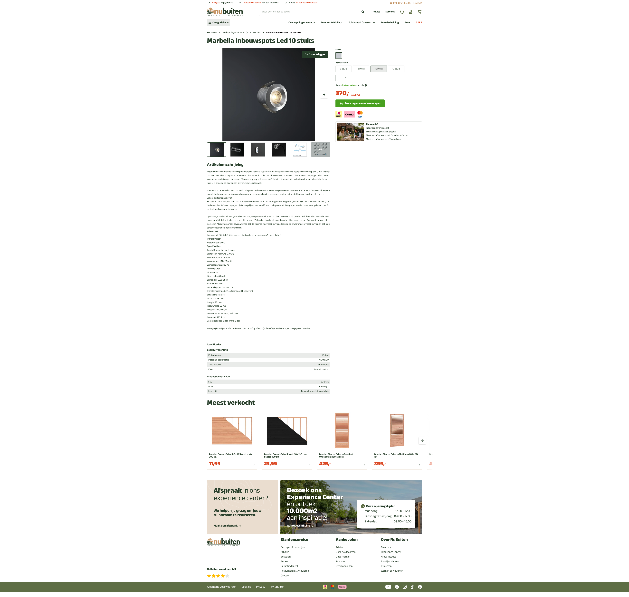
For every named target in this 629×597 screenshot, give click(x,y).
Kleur (338, 49)
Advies (376, 11)
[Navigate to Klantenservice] (402, 12)
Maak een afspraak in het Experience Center (387, 135)
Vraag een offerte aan (376, 128)
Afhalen (285, 551)
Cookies (246, 586)
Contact (285, 575)
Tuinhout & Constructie (362, 22)
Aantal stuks (341, 62)
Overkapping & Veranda (233, 32)
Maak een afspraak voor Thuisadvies (383, 139)
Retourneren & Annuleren (295, 570)
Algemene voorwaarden (221, 586)
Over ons (386, 547)
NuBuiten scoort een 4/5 (221, 569)
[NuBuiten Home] (225, 12)
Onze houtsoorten (346, 551)
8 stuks (361, 69)
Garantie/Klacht (289, 566)
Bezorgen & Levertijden (293, 547)
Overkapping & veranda (301, 22)
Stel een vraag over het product (381, 131)
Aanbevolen (347, 539)
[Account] (410, 12)
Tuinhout (341, 561)
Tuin (407, 22)
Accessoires (254, 32)
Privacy (260, 586)
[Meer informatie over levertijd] (366, 85)
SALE (419, 22)
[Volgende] (324, 94)
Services (390, 11)
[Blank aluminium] (338, 55)
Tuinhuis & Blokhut (331, 22)
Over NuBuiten (394, 539)
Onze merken (343, 556)
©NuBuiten (277, 586)
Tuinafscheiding (390, 22)
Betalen (285, 561)
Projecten (386, 566)
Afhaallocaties (388, 556)
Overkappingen (344, 566)
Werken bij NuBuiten (392, 570)
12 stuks (396, 69)
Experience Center (391, 551)
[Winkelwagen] (420, 12)
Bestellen (286, 556)
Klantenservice (294, 539)
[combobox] (313, 12)
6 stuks (343, 69)
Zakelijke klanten (390, 561)
